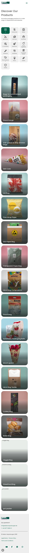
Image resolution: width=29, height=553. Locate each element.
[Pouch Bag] (14, 305)
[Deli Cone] (14, 159)
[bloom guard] (14, 354)
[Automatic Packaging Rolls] (14, 329)
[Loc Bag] (14, 184)
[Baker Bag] (14, 426)
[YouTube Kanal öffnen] (6, 546)
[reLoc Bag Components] (14, 281)
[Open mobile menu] (26, 3)
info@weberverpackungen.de (9, 525)
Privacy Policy (12, 538)
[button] (3, 550)
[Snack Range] (14, 111)
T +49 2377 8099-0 (6, 528)
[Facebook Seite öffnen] (11, 546)
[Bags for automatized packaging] (14, 87)
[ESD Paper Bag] (14, 232)
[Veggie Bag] (14, 451)
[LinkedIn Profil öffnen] (17, 546)
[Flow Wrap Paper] (14, 208)
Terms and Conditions (7, 540)
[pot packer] (14, 499)
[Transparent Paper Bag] (14, 256)
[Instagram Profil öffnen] (22, 546)
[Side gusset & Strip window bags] (14, 135)
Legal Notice (4, 538)
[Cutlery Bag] (14, 402)
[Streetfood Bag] (14, 475)
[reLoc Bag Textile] (14, 378)
